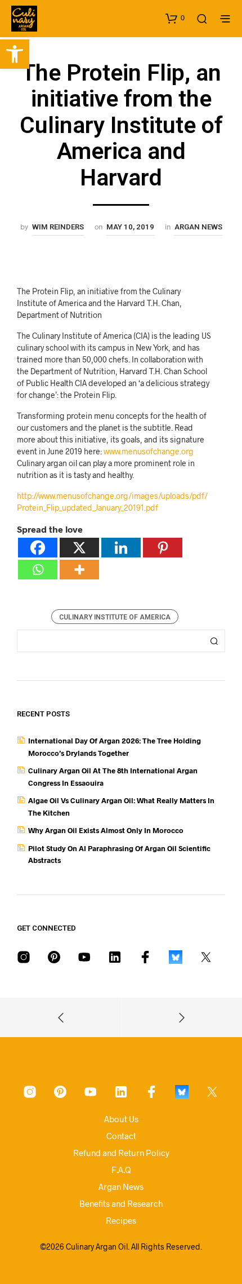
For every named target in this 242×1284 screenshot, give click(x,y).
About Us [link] (121, 1119)
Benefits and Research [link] (121, 1203)
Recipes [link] (121, 1220)
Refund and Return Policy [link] (121, 1153)
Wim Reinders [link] (58, 227)
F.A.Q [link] (121, 1170)
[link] (14, 54)
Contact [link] (121, 1136)
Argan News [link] (198, 227)
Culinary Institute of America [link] (115, 617)
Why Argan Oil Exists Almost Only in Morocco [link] (105, 830)
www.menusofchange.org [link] (149, 451)
